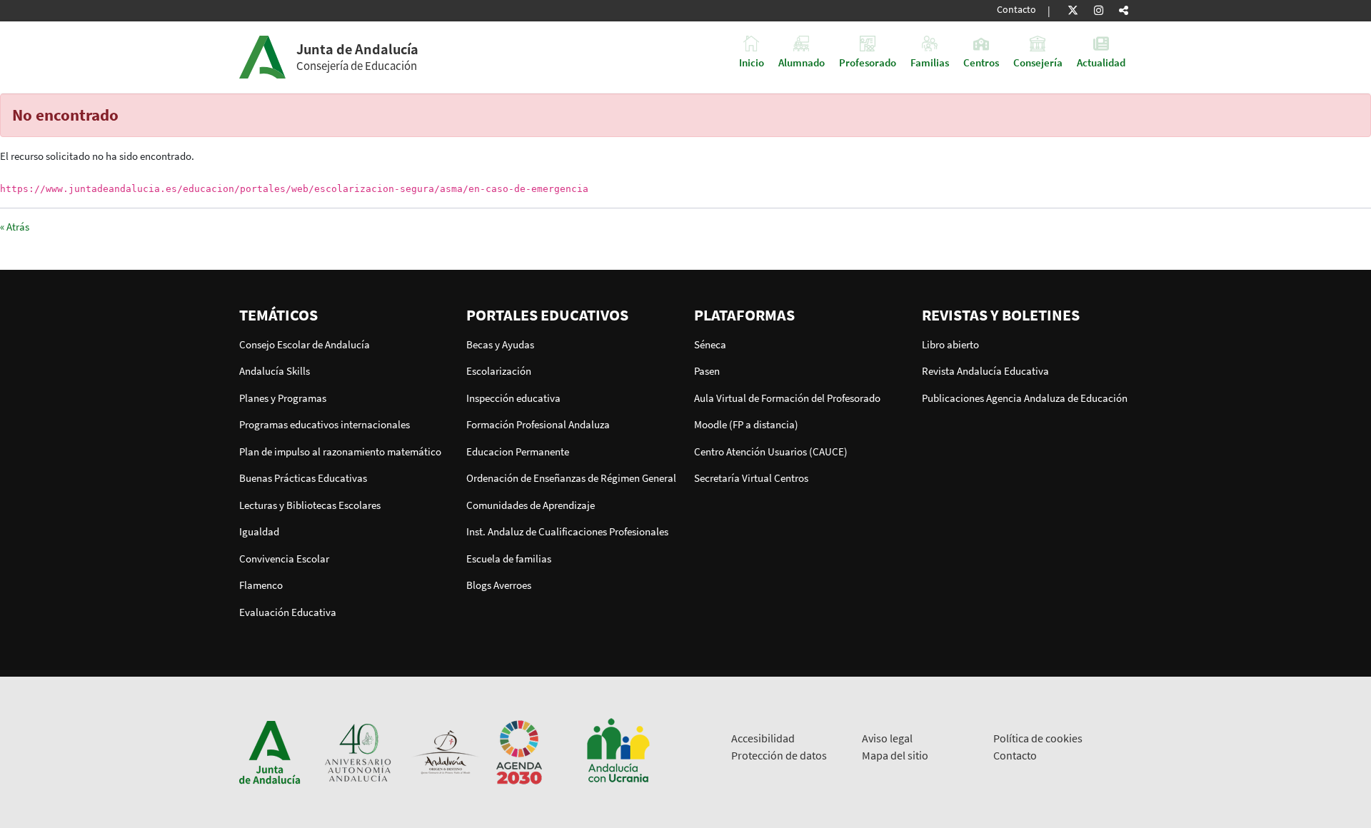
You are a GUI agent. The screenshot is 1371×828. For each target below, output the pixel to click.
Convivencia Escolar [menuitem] (284, 558)
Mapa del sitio (895, 755)
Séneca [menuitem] (710, 344)
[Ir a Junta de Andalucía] (270, 751)
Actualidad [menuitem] (1101, 62)
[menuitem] (344, 314)
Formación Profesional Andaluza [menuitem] (538, 424)
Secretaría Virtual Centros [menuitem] (751, 478)
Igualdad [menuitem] (259, 531)
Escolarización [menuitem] (498, 371)
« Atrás (14, 226)
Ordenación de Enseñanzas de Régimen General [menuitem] (571, 478)
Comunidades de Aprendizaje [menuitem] (530, 505)
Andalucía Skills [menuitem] (274, 371)
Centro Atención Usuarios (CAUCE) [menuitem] (771, 451)
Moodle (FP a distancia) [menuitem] (746, 424)
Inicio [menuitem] (751, 62)
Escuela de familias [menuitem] (508, 558)
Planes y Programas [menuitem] (282, 398)
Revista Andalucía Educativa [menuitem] (985, 371)
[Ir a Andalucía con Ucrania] (617, 751)
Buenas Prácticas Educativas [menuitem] (303, 478)
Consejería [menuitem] (1038, 62)
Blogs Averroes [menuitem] (498, 585)
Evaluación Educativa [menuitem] (287, 612)
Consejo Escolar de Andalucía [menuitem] (304, 344)
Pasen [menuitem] (707, 371)
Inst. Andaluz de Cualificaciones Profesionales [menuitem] (567, 531)
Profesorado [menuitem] (867, 62)
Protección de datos (779, 755)
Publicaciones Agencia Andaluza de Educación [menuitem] (1025, 398)
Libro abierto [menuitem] (950, 344)
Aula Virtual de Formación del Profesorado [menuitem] (787, 398)
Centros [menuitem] (981, 62)
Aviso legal (887, 738)
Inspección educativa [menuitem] (513, 398)
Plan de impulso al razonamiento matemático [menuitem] (340, 451)
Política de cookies (1038, 738)
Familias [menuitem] (929, 62)
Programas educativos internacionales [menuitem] (324, 424)
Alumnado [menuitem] (801, 62)
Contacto (1016, 10)
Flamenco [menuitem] (261, 585)
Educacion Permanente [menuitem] (517, 451)
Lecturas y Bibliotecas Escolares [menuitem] (310, 505)
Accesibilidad (763, 738)
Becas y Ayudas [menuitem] (500, 344)
